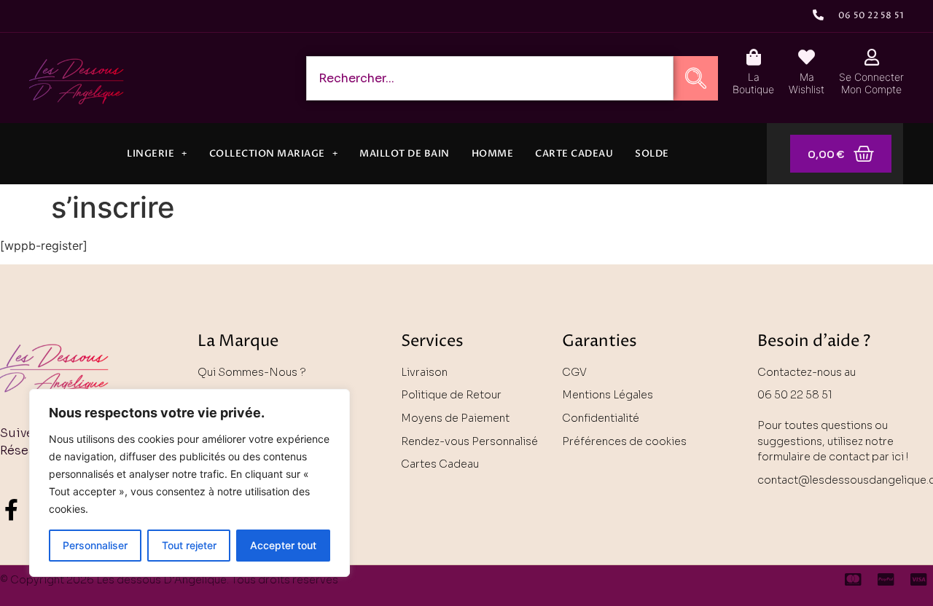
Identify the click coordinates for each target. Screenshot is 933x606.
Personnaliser (95, 545)
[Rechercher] (696, 78)
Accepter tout (283, 545)
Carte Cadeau (574, 153)
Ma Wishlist (806, 83)
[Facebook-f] (11, 510)
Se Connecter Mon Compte (871, 83)
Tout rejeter (189, 545)
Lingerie (150, 153)
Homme (493, 153)
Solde (652, 153)
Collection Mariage (267, 153)
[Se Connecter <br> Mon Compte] (871, 57)
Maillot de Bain (404, 153)
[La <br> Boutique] (753, 57)
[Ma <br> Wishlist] (806, 57)
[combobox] (490, 78)
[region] (189, 483)
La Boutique (753, 83)
